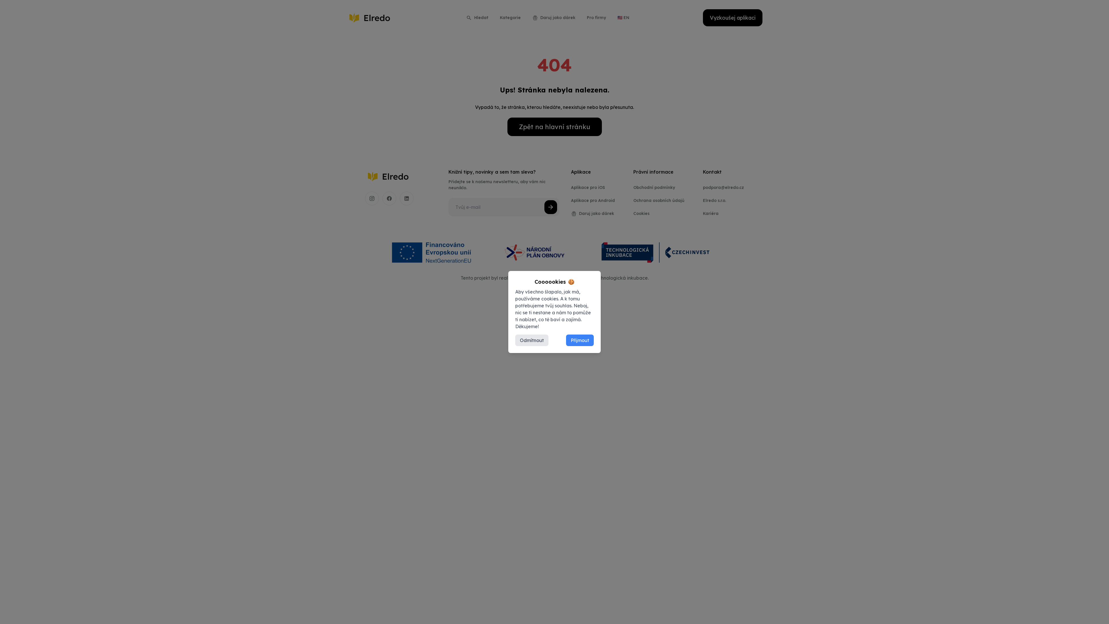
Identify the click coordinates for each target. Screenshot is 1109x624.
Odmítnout (532, 340)
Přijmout (580, 340)
